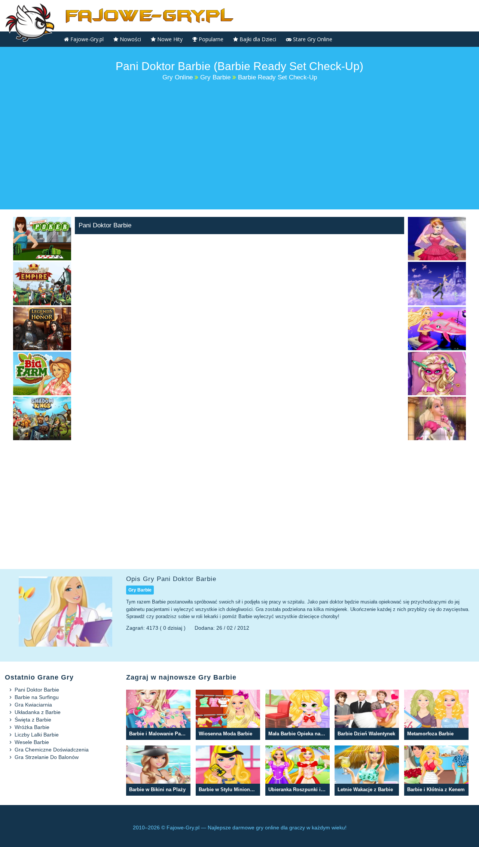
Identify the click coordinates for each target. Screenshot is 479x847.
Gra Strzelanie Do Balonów (47, 757)
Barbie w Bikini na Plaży (158, 770)
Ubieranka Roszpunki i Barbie (297, 770)
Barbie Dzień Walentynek (367, 715)
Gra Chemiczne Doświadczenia (52, 750)
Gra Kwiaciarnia (33, 705)
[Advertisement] (239, 145)
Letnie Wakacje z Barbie (367, 770)
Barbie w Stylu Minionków (228, 770)
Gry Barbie (140, 590)
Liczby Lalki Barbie (37, 735)
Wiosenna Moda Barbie (228, 715)
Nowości (129, 39)
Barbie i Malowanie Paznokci (158, 715)
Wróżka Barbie (32, 727)
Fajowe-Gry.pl (86, 39)
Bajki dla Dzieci (257, 39)
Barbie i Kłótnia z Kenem (436, 770)
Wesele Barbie (32, 742)
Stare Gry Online (312, 39)
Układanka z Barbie (38, 712)
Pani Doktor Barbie (37, 690)
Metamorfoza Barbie (436, 715)
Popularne (210, 39)
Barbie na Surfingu (37, 697)
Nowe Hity (169, 39)
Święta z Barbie (33, 720)
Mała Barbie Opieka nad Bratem (297, 715)
